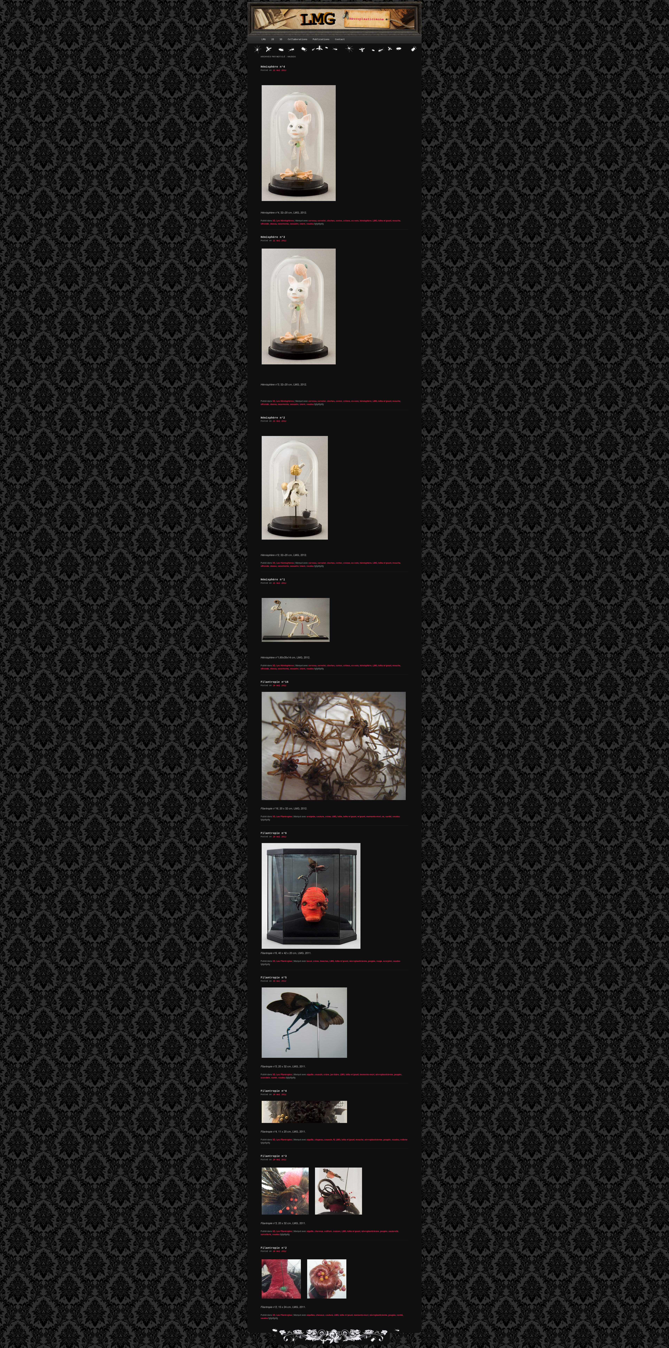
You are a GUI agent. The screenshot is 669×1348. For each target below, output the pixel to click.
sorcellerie (266, 1234)
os (383, 816)
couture (320, 816)
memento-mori (373, 816)
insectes (324, 961)
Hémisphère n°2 (273, 417)
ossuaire (294, 223)
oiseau (273, 223)
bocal (309, 961)
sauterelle (393, 1231)
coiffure (328, 1231)
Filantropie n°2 (274, 1248)
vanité (388, 816)
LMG (264, 39)
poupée (371, 961)
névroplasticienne (358, 961)
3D (280, 39)
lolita (339, 816)
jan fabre (334, 1074)
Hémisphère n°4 (273, 66)
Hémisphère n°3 (273, 237)
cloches (331, 220)
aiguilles (311, 1314)
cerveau (312, 220)
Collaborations (297, 39)
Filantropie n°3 (274, 1156)
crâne (328, 816)
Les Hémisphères (285, 220)
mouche (396, 220)
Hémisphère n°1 (273, 579)
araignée (311, 816)
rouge (379, 961)
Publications (321, 39)
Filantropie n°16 (275, 682)
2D (272, 39)
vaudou (310, 223)
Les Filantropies (284, 816)
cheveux (319, 1231)
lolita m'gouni (384, 220)
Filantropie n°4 (274, 1091)
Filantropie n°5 (274, 977)
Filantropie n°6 (274, 833)
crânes (346, 220)
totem (302, 223)
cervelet (322, 220)
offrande (265, 223)
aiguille (310, 1074)
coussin (318, 1074)
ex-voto (355, 220)
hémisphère (366, 220)
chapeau (319, 1139)
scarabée (265, 1077)
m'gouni (361, 816)
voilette (403, 1139)
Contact (340, 39)
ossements (283, 223)
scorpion (387, 961)
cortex (339, 220)
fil (334, 1139)
